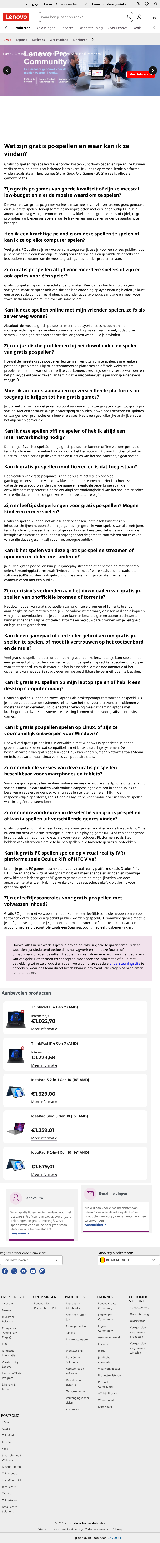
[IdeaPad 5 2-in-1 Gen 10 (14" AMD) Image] (15, 1092)
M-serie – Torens (12, 1467)
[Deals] (12, 39)
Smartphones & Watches (11, 1458)
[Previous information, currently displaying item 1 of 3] (7, 70)
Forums (103, 1344)
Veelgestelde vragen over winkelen (138, 1347)
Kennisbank (105, 1407)
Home (7, 54)
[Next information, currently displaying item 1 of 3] (153, 70)
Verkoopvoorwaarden (97, 1529)
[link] (155, 5)
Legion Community (105, 1328)
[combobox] (82, 17)
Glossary (20, 54)
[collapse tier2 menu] (92, 39)
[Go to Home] (16, 17)
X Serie (6, 1429)
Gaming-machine (76, 1326)
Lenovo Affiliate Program (11, 1375)
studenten (72, 1409)
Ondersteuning (139, 1314)
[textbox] (129, 1260)
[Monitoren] (89, 39)
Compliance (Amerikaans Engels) (10, 1332)
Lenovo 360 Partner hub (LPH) (45, 1306)
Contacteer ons (139, 1307)
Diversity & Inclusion (8, 1387)
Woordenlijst (106, 1400)
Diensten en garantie (73, 1382)
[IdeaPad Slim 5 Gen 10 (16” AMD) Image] (15, 1128)
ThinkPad (8, 1435)
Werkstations (74, 1351)
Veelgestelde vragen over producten (138, 1332)
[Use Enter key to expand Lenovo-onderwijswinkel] (130, 4)
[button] (138, 3)
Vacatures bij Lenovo (10, 1364)
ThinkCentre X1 (11, 1480)
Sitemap (117, 1529)
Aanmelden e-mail (109, 1337)
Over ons (7, 1303)
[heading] (88, 1008)
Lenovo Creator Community (108, 1306)
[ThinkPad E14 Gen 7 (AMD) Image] (15, 1019)
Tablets (70, 1333)
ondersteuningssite (124, 963)
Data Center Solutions (73, 1359)
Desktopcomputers (77, 1341)
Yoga (5, 1449)
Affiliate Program (108, 1393)
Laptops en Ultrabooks (73, 1306)
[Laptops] (29, 39)
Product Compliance (105, 1384)
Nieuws (6, 1310)
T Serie (6, 1422)
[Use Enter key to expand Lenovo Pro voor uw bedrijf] (85, 4)
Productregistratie (109, 1375)
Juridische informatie (8, 1353)
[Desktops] (46, 39)
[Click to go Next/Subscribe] (56, 1260)
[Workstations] (69, 39)
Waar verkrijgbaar (109, 1369)
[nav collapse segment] (154, 27)
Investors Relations (8, 1319)
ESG (4, 1344)
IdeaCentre (9, 1487)
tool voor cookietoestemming (65, 1529)
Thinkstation (10, 1500)
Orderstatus (137, 1321)
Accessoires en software (75, 1371)
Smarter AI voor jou (76, 1317)
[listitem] (75, 1017)
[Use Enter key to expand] (147, 17)
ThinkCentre (9, 1473)
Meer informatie (44, 1029)
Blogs (101, 1351)
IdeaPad (7, 1442)
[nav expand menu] (5, 27)
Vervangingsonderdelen (77, 1400)
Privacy (42, 1529)
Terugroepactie (75, 1391)
